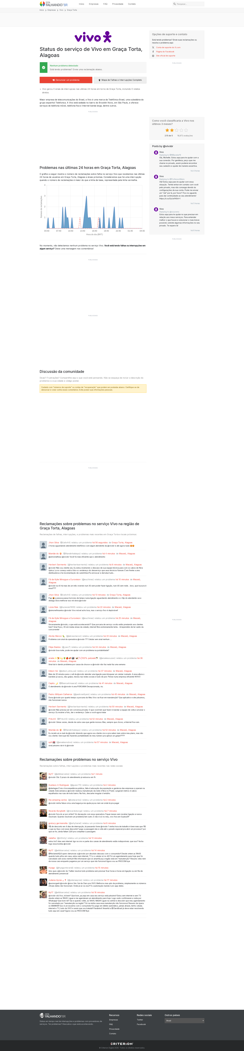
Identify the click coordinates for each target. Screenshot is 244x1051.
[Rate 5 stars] (186, 130)
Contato (132, 4)
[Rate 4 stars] (181, 130)
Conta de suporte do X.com (168, 47)
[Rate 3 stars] (177, 130)
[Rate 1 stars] (167, 130)
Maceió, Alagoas (127, 553)
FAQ (105, 4)
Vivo (61, 10)
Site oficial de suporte (165, 55)
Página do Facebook (165, 51)
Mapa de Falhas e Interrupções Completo (122, 80)
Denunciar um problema (67, 80)
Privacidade (117, 4)
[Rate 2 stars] (172, 130)
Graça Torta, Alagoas (122, 542)
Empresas (93, 4)
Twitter (140, 1020)
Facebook (141, 1024)
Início (81, 4)
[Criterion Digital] (122, 1044)
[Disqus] (93, 426)
